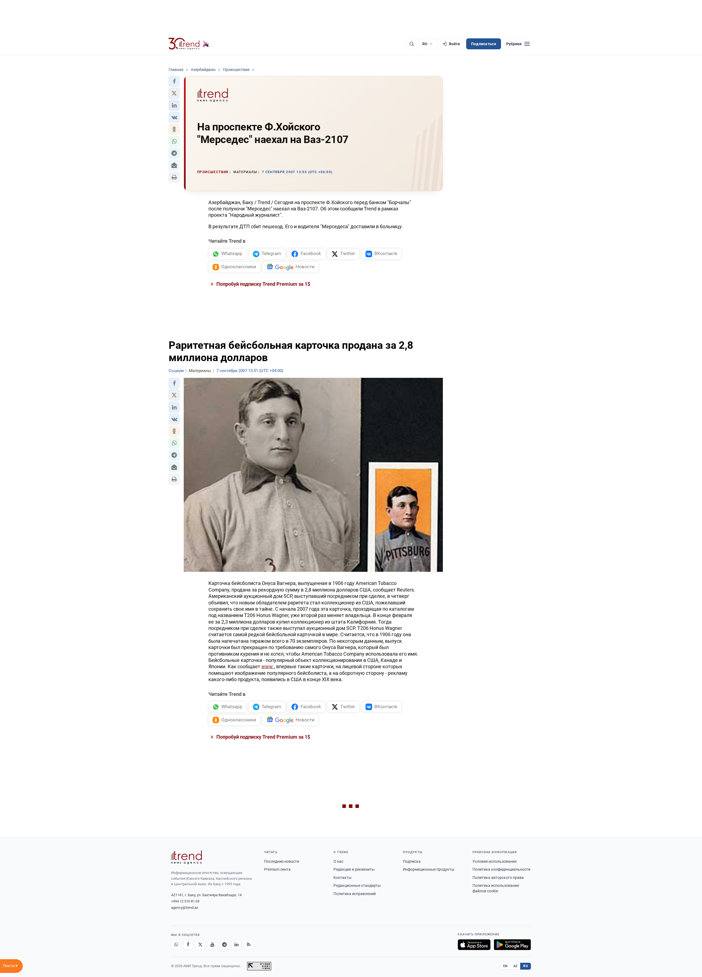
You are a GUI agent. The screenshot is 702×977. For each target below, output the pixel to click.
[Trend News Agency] (186, 857)
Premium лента (277, 869)
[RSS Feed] (248, 945)
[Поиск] (411, 43)
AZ (515, 966)
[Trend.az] (189, 44)
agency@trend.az (184, 907)
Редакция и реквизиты (354, 869)
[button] (174, 81)
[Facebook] (188, 945)
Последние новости (281, 861)
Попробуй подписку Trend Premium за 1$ (262, 284)
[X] (200, 945)
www (267, 666)
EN (505, 966)
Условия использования (494, 861)
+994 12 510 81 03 (185, 901)
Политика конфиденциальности (501, 869)
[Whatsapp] (176, 945)
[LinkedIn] (236, 945)
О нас (338, 861)
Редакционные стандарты (357, 885)
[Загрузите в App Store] (474, 944)
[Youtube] (212, 945)
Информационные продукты (428, 869)
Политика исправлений (354, 894)
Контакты (342, 877)
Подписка (412, 861)
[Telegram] (224, 945)
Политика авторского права (498, 877)
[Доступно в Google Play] (512, 944)
